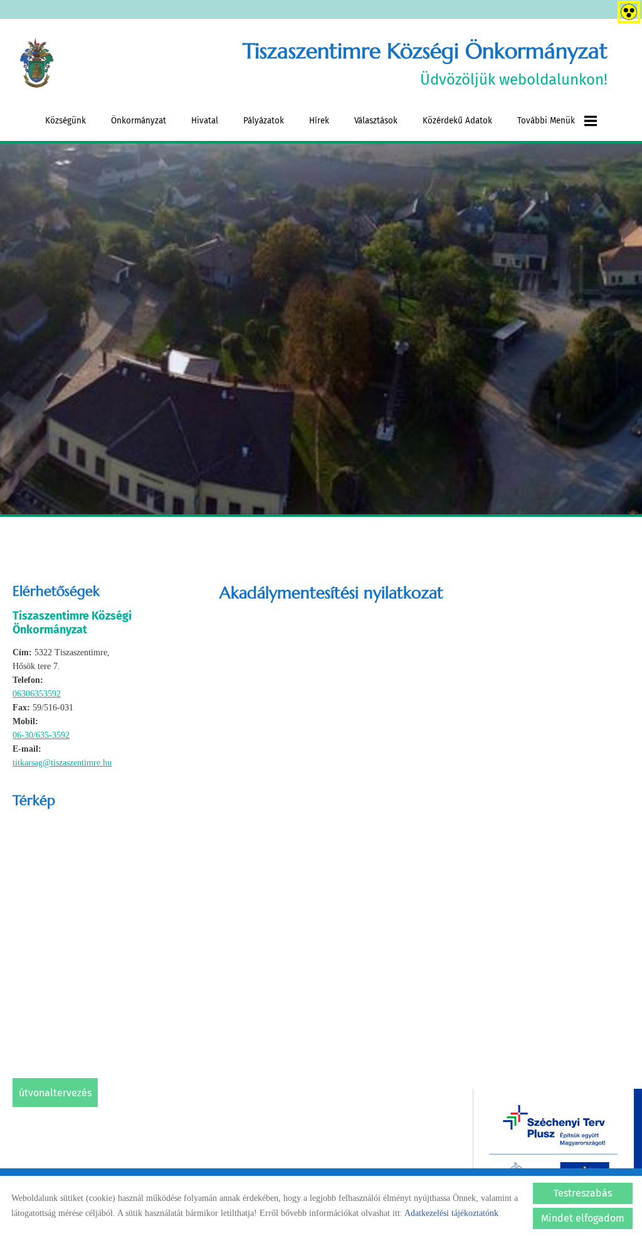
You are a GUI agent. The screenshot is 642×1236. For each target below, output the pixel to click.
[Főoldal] (37, 63)
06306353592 (37, 693)
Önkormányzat (138, 120)
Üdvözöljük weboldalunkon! (425, 63)
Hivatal (204, 120)
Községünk (65, 120)
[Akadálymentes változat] (626, 9)
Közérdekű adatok (457, 120)
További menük (546, 120)
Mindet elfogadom (582, 1218)
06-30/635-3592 (41, 735)
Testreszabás (583, 1193)
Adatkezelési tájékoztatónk (451, 1213)
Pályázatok (263, 120)
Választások (375, 120)
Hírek (319, 120)
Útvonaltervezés (55, 1093)
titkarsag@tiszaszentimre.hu (62, 762)
